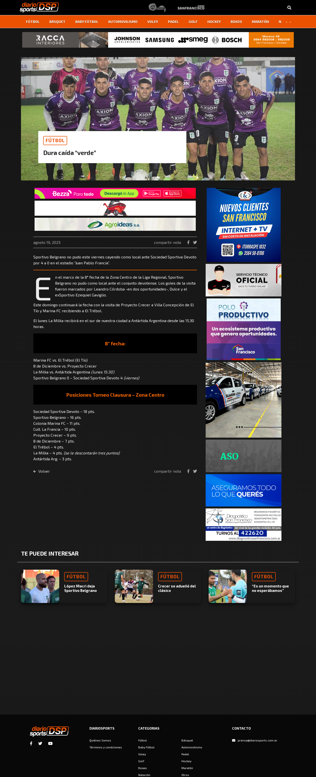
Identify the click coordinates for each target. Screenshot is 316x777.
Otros (185, 775)
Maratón (260, 21)
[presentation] (286, 21)
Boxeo (236, 21)
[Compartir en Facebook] (189, 242)
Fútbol (33, 21)
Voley (152, 21)
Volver (43, 471)
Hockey (214, 21)
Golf (193, 21)
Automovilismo (123, 21)
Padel (173, 21)
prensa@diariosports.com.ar (257, 740)
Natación (144, 775)
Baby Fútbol (86, 21)
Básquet (57, 21)
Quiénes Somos (100, 740)
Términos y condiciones (105, 747)
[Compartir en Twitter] (195, 242)
